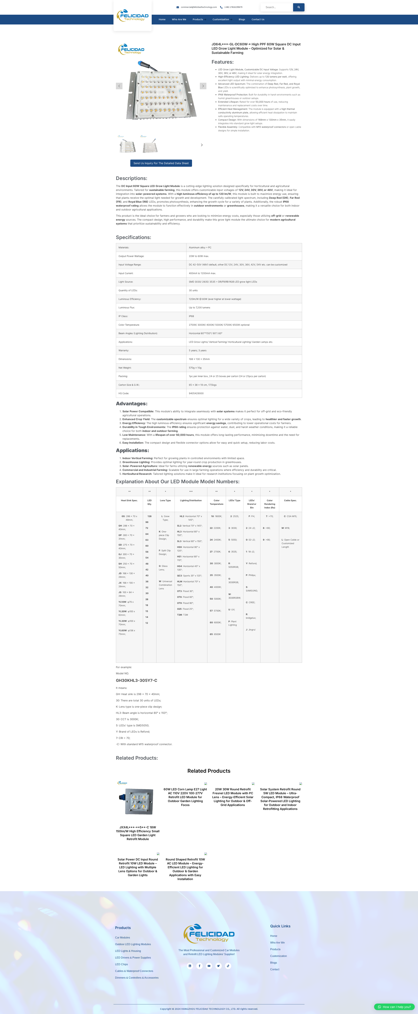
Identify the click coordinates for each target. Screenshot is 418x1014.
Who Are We (179, 19)
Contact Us (258, 19)
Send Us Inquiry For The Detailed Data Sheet (161, 163)
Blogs (242, 19)
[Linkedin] (190, 966)
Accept (255, 1009)
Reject (273, 1009)
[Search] (299, 7)
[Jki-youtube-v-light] (209, 966)
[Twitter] (218, 966)
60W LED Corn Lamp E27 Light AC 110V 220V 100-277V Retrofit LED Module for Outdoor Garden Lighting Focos (185, 797)
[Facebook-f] (199, 966)
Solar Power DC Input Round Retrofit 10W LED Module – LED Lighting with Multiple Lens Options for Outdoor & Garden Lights (138, 867)
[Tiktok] (228, 966)
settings (227, 1010)
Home (162, 19)
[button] (394, 1007)
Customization (221, 19)
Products (198, 19)
